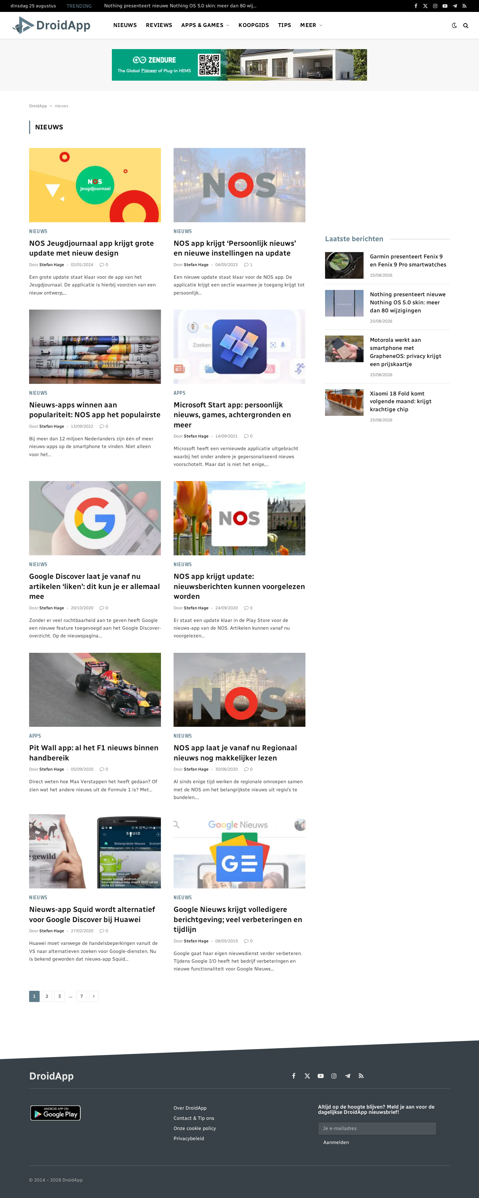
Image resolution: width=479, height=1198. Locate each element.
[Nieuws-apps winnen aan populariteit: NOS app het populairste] (95, 347)
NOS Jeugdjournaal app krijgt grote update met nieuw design (91, 248)
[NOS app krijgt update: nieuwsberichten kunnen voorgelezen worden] (239, 518)
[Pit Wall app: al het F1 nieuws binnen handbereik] (95, 690)
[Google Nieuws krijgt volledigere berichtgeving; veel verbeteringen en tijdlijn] (239, 851)
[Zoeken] (465, 25)
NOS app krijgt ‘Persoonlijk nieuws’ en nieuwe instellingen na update (235, 248)
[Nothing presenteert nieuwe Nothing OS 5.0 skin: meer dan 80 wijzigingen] (344, 303)
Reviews (159, 25)
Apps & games (202, 25)
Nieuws (125, 25)
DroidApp (38, 105)
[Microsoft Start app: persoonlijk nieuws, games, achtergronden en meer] (239, 347)
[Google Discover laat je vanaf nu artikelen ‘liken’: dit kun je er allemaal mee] (95, 518)
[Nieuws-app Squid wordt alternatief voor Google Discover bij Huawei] (95, 851)
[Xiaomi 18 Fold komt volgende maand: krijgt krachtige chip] (344, 402)
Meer (308, 25)
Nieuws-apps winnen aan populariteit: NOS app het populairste (95, 409)
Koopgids (253, 25)
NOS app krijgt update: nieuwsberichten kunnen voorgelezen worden (239, 586)
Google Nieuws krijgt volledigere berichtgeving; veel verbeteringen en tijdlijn (238, 919)
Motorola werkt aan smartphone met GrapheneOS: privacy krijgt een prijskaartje (405, 352)
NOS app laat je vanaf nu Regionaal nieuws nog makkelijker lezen (235, 752)
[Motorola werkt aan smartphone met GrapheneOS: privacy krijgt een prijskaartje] (344, 349)
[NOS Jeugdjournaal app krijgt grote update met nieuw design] (95, 185)
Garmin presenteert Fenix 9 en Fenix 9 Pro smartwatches (408, 260)
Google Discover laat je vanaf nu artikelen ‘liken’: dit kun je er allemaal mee (94, 586)
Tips (284, 25)
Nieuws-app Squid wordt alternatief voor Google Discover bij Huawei (92, 914)
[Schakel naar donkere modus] (454, 25)
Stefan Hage (51, 264)
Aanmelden (336, 1142)
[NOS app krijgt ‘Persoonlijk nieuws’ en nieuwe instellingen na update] (239, 185)
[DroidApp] (53, 25)
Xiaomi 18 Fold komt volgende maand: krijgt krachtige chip (401, 401)
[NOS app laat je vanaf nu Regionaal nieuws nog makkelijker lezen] (239, 690)
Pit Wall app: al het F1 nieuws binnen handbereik (93, 752)
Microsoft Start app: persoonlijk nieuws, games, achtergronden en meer (232, 414)
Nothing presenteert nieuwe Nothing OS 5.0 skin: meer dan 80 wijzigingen (183, 6)
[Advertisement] (387, 170)
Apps (180, 393)
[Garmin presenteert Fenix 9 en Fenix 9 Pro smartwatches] (344, 265)
